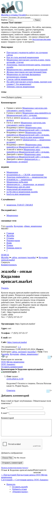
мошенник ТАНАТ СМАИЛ (20, 205)
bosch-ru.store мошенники (32, 137)
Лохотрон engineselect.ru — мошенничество (27, 177)
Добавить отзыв (19, 489)
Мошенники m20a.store (17, 182)
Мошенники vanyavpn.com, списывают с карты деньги (27, 109)
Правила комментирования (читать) (14, 468)
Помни (10, 245)
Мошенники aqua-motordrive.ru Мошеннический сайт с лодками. (29, 114)
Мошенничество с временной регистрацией (27, 69)
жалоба (9, 226)
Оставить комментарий (12, 367)
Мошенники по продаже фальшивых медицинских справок (24, 75)
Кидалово (18, 226)
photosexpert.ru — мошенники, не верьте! (23, 160)
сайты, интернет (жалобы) (24, 352)
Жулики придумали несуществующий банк (27, 72)
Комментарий (7, 418)
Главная (10, 233)
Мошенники (12, 172)
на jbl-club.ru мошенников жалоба (22, 192)
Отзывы (10, 238)
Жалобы (10, 235)
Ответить (11, 390)
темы (3, 97)
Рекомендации (13, 240)
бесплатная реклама (41, 39)
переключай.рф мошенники (19, 189)
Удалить (5, 288)
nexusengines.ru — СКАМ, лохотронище (25, 175)
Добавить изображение (12, 453)
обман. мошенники (33, 226)
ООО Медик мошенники (12, 362)
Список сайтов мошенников (20, 79)
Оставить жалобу (20, 487)
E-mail (4, 413)
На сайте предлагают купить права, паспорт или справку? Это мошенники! (29, 83)
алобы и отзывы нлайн (13, 15)
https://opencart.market (17, 342)
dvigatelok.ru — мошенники (19, 179)
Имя (4, 408)
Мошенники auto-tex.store (18, 187)
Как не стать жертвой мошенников (23, 57)
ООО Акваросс (8, 364)
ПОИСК (5, 255)
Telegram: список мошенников (21, 86)
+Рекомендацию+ (20, 491)
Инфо (9, 243)
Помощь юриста (14, 248)
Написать (11, 484)
